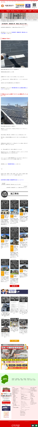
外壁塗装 (14, 199)
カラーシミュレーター (23, 410)
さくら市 (33, 378)
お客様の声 (32, 395)
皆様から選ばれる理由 (33, 387)
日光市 (13, 379)
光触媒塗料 (22, 396)
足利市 (16, 379)
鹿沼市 (34, 379)
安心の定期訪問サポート (34, 389)
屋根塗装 (14, 396)
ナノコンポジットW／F (24, 395)
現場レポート (32, 394)
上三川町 (11, 199)
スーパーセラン (23, 406)
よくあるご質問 (33, 396)
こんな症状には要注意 (15, 388)
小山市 (28, 379)
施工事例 (24, 11)
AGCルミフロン (23, 401)
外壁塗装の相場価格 (15, 407)
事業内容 (8, 11)
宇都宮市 (21, 199)
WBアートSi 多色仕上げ (24, 397)
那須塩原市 (17, 378)
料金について (19, 11)
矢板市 (21, 378)
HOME (2, 11)
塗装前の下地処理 (23, 412)
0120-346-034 (6, 400)
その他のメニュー (33, 404)
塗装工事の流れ (13, 11)
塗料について (22, 387)
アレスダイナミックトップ (24, 405)
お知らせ (32, 399)
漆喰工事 (14, 399)
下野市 (11, 296)
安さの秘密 (14, 404)
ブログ (31, 397)
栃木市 (31, 379)
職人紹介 (32, 400)
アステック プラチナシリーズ (25, 409)
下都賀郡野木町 (3, 199)
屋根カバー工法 (15, 397)
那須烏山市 (29, 378)
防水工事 (14, 398)
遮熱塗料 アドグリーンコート (25, 388)
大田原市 (24, 378)
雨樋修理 (14, 400)
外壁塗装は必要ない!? (15, 389)
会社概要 (30, 11)
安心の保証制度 (33, 388)
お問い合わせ (35, 11)
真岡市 (22, 379)
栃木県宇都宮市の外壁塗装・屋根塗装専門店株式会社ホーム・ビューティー (16, 421)
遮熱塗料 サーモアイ (24, 398)
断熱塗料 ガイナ (23, 394)
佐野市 (20, 296)
